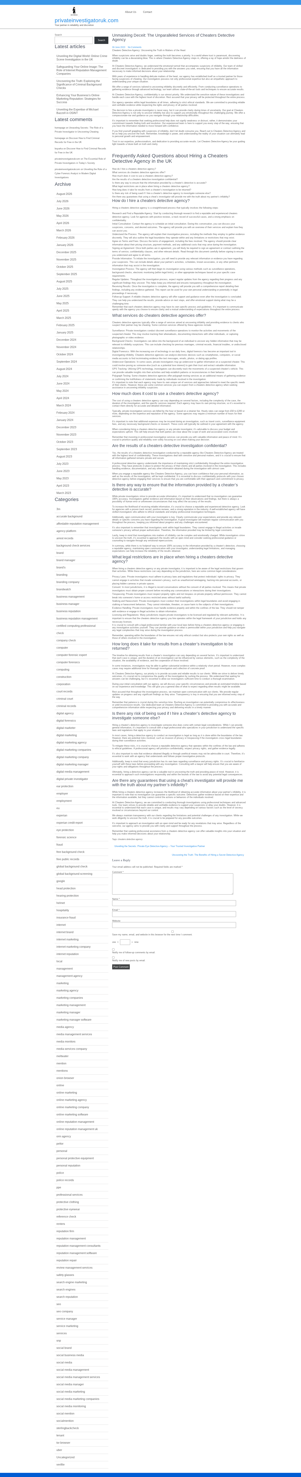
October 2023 (64, 441)
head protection (66, 888)
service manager (66, 1318)
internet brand (65, 932)
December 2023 (66, 427)
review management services (74, 1267)
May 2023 (62, 478)
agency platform (66, 530)
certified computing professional (76, 625)
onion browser (65, 1078)
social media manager (70, 1384)
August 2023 (64, 456)
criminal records (66, 706)
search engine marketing (71, 1282)
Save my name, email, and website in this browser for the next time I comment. (152, 934)
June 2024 (63, 383)
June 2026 (63, 208)
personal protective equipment (75, 1158)
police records (65, 1180)
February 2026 (65, 237)
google (60, 881)
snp (58, 1340)
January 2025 (64, 332)
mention (61, 1063)
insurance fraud (66, 917)
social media (64, 1362)
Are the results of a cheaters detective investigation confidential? (145, 179)
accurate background (69, 516)
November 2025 (66, 259)
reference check (66, 1216)
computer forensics (68, 662)
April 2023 (62, 485)
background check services (73, 545)
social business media (70, 1355)
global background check (71, 866)
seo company (64, 1311)
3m (58, 509)
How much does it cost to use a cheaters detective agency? (142, 176)
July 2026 (62, 201)
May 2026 (62, 215)
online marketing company (72, 1107)
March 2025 (63, 317)
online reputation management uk (77, 1129)
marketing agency (67, 990)
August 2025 (64, 281)
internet (61, 924)
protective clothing (67, 1202)
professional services (69, 1194)
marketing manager (68, 1012)
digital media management (72, 771)
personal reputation (68, 1165)
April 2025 (62, 310)
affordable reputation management (77, 523)
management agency (69, 975)
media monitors (65, 1041)
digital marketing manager (72, 764)
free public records (67, 859)
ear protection (64, 786)
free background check (70, 851)
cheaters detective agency (130, 839)
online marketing (66, 1092)
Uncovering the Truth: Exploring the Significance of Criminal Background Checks (79, 84)
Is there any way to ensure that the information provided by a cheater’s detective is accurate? (159, 182)
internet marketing (67, 939)
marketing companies (69, 997)
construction (63, 676)
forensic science (66, 837)
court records (64, 691)
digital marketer (65, 727)
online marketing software (72, 1114)
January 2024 (64, 420)
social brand (64, 1347)
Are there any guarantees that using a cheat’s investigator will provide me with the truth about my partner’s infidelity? (171, 196)
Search (58, 35)
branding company (67, 582)
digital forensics (66, 720)
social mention (65, 1413)
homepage (60, 127)
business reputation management (77, 618)
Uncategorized (65, 1457)
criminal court (64, 698)
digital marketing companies (73, 749)
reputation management (71, 1238)
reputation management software (76, 1253)
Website (116, 921)
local (59, 961)
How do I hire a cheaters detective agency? (134, 169)
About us (130, 12)
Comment (118, 872)
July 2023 (62, 463)
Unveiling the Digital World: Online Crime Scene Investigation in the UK (81, 58)
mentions (62, 1070)
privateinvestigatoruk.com (86, 20)
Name (116, 899)
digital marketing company (72, 757)
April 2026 (62, 223)
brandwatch (63, 589)
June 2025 (63, 296)
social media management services (78, 1377)
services (61, 1333)
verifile (60, 1464)
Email (115, 910)
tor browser (63, 1442)
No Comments (134, 47)
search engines (65, 1289)
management (64, 968)
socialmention (65, 1420)
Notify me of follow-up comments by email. (133, 952)
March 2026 (63, 230)
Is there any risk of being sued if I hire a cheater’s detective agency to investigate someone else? (161, 193)
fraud (59, 844)
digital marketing (66, 735)
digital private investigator (72, 778)
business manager (67, 603)
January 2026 (64, 244)
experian (61, 815)
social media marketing (70, 1391)
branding (61, 574)
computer (62, 647)
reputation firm (65, 1231)
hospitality (62, 910)
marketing (62, 983)
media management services (74, 1034)
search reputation (67, 1296)
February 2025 (65, 325)
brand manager (65, 560)
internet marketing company (73, 946)
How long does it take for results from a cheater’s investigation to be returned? (151, 189)
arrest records (64, 538)
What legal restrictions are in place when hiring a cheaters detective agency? (151, 186)
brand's (60, 567)
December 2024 (66, 339)
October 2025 (64, 266)
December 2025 (66, 252)
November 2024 (66, 347)
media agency (65, 1026)
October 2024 (64, 354)
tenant (60, 1435)
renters (60, 1223)
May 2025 (62, 303)
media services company (71, 1048)
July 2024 (62, 376)
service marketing (67, 1326)
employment (64, 800)
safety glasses (65, 1274)
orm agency (63, 1136)
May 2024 (62, 390)
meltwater (62, 1056)
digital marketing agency (71, 742)
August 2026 (64, 193)
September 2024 (66, 361)
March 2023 (63, 492)
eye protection (65, 830)
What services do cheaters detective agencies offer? (138, 172)
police (60, 1172)
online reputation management (75, 1121)
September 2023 (66, 449)
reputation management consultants (78, 1245)
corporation (63, 684)
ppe (58, 1187)
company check (66, 640)
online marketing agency (71, 1099)
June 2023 (63, 471)
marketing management (71, 1005)
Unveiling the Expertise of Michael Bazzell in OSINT (77, 111)
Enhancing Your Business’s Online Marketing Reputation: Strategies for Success (78, 99)
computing (62, 669)
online (60, 1085)
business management (70, 596)
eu (58, 808)
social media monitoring (71, 1406)
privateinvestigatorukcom (67, 159)
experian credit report (69, 822)
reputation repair (66, 1260)
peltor (59, 1143)
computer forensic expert (71, 654)
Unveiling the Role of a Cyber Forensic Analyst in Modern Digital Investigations (81, 173)
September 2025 (66, 274)
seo (58, 1304)
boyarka (59, 148)
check (60, 633)
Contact (147, 12)
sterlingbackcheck (67, 1428)
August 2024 (64, 368)
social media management (72, 1369)
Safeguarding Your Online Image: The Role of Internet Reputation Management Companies (81, 70)
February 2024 (65, 412)
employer (62, 793)
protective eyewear (68, 1209)
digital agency (65, 713)
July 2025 (62, 288)
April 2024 (62, 398)
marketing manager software (73, 1019)
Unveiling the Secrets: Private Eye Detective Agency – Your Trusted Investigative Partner (159, 846)
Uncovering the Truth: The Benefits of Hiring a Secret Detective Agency (208, 855)
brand (60, 552)
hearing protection (67, 895)
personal (61, 1150)
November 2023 (66, 434)
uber (59, 1450)
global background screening (74, 873)
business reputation (68, 611)
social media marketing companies (77, 1398)
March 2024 (63, 405)
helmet (60, 902)
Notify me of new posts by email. (128, 960)
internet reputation (67, 954)
